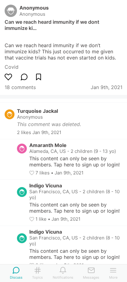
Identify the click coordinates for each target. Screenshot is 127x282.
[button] (32, 172)
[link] (11, 67)
